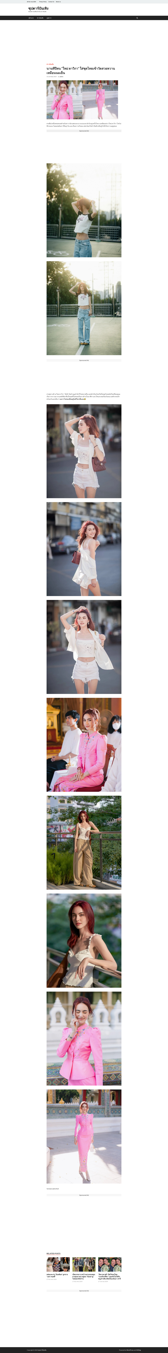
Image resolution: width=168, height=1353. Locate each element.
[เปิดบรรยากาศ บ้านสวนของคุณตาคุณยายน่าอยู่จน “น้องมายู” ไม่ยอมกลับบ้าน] (84, 1272)
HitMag (138, 1350)
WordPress (130, 1350)
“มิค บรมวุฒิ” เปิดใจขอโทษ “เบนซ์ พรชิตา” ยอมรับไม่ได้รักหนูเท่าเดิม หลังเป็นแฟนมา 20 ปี (109, 1276)
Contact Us (51, 1)
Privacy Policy (43, 1)
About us (58, 1)
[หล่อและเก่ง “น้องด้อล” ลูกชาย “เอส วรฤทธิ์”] (58, 1272)
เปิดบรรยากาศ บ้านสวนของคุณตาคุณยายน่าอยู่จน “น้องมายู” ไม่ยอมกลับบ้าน (83, 1276)
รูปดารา (49, 18)
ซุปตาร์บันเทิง (38, 8)
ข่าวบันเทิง (40, 18)
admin (61, 76)
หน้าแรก (31, 18)
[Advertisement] (84, 45)
